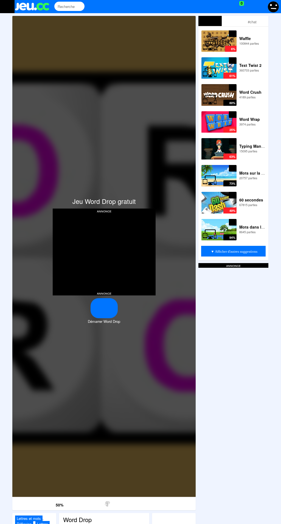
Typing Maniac (253, 146)
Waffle (245, 38)
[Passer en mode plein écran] (183, 503)
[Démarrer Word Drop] (104, 308)
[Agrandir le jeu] (156, 503)
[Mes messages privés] (249, 6)
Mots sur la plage (255, 173)
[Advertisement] (104, 251)
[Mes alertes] (260, 6)
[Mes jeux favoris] (228, 6)
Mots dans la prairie (257, 227)
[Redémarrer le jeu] (25, 503)
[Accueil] (34, 6)
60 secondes (251, 200)
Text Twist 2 (250, 65)
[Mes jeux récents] (216, 6)
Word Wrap (249, 119)
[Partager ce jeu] (130, 503)
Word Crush (250, 92)
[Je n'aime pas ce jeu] (50, 503)
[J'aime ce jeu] (42, 503)
